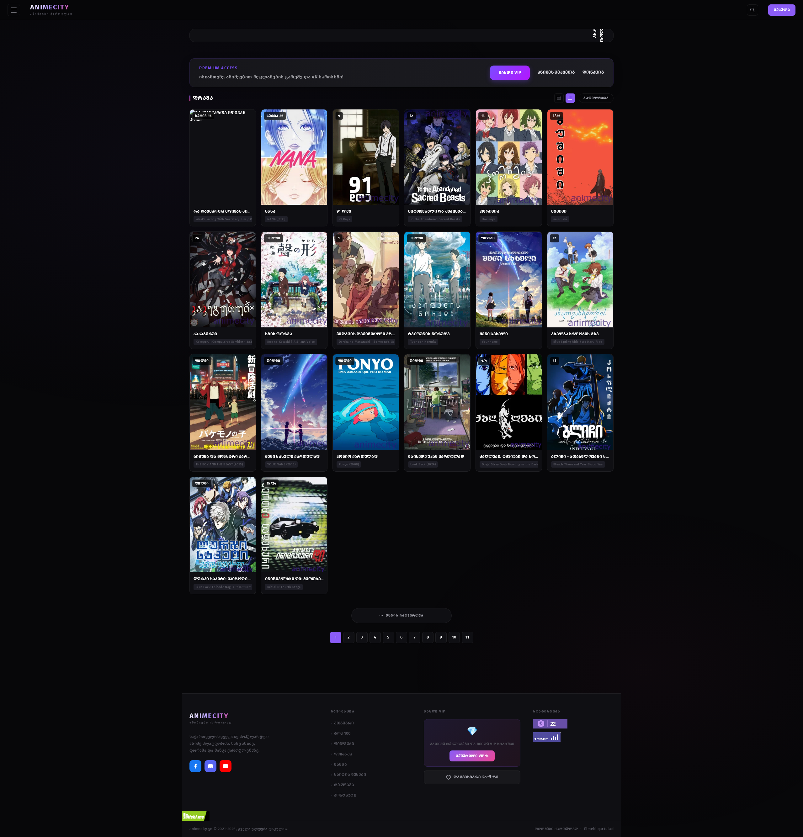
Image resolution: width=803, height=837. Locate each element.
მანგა (340, 764)
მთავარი (344, 723)
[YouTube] (225, 766)
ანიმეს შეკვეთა (556, 72)
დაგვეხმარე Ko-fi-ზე (476, 777)
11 (467, 637)
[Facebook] (195, 766)
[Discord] (210, 766)
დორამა (343, 754)
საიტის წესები (350, 774)
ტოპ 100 (342, 733)
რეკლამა (344, 784)
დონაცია (593, 72)
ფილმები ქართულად (556, 829)
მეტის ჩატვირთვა (404, 615)
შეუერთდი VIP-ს (472, 756)
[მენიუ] (14, 10)
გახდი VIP (510, 72)
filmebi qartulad (599, 829)
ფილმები (344, 743)
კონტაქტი (345, 795)
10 (454, 637)
